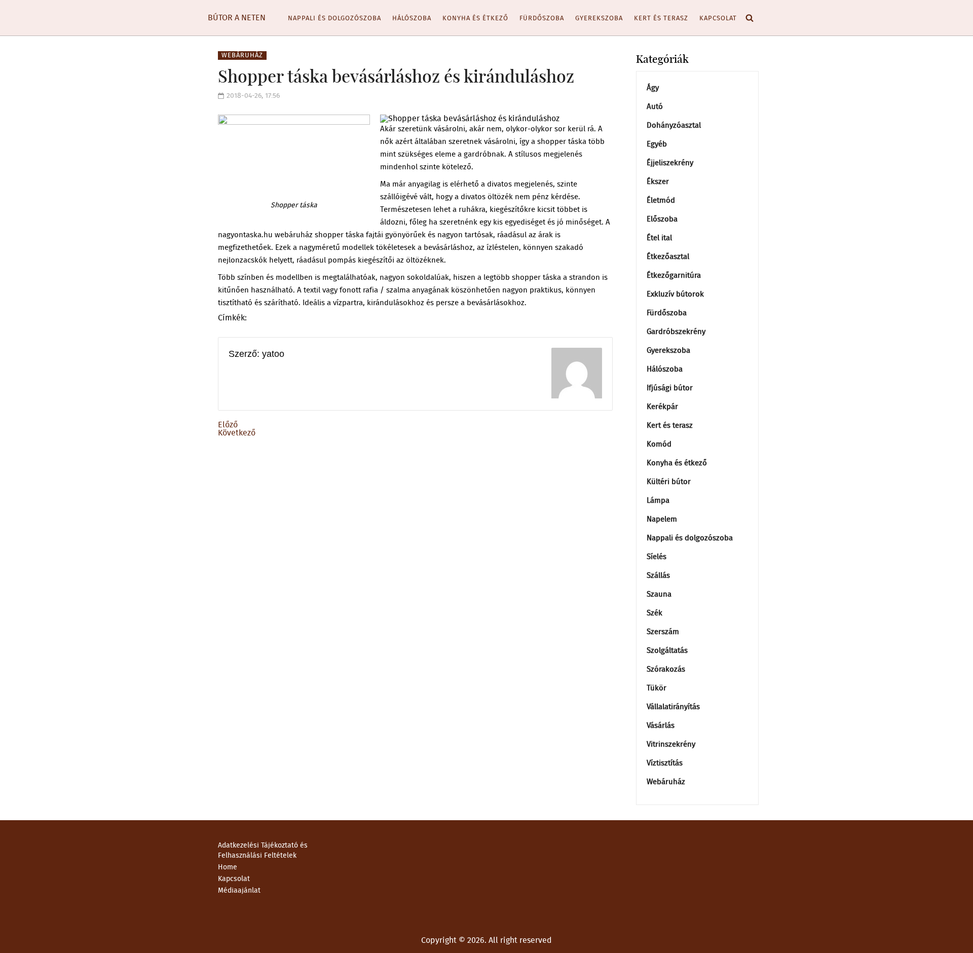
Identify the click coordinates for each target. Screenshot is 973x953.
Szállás (658, 575)
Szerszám (663, 632)
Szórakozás (666, 669)
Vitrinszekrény (671, 744)
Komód (659, 444)
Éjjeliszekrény (670, 163)
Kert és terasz (661, 18)
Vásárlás (661, 725)
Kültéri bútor (669, 482)
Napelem (662, 519)
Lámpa (658, 500)
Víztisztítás (665, 763)
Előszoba (662, 219)
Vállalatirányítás (673, 707)
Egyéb (657, 144)
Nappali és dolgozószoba (334, 18)
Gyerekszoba (599, 18)
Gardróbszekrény (676, 332)
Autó (655, 107)
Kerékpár (662, 407)
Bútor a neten (237, 18)
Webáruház (242, 55)
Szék (654, 613)
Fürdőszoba (541, 18)
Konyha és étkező (475, 18)
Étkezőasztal (668, 257)
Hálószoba (411, 18)
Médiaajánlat (239, 890)
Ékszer (658, 182)
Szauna (659, 594)
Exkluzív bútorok (675, 294)
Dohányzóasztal (674, 125)
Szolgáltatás (667, 650)
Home (227, 867)
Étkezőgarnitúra (674, 275)
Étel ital (659, 238)
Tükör (656, 688)
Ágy (653, 88)
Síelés (656, 557)
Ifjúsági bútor (670, 388)
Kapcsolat (718, 18)
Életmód (661, 200)
